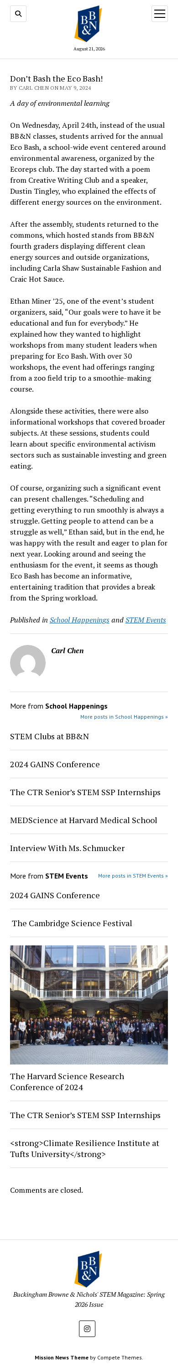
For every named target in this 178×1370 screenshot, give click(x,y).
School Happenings (80, 620)
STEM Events (146, 620)
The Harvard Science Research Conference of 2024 (67, 1081)
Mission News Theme (62, 1357)
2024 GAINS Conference (55, 764)
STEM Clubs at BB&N (49, 736)
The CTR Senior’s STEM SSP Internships (85, 791)
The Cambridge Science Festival (71, 922)
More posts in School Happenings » (124, 716)
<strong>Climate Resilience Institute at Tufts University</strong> (84, 1148)
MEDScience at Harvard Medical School (83, 819)
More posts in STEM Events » (133, 875)
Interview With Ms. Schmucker (67, 847)
